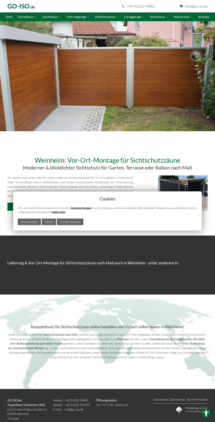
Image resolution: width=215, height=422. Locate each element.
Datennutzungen (81, 208)
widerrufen (58, 212)
